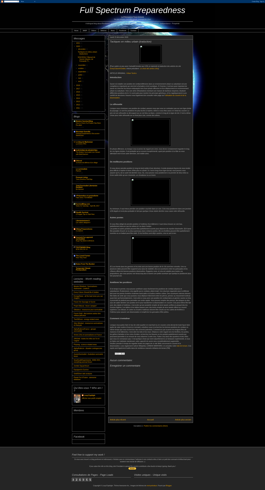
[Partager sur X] (120, 354)
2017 (78, 89)
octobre (81, 68)
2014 (78, 98)
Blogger (169, 485)
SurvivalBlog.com (83, 204)
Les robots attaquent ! (83, 222)
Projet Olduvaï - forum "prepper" (85, 306)
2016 (78, 92)
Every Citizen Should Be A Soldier (86, 292)
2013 (78, 101)
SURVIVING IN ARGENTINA (87, 150)
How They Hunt (81, 257)
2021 (78, 43)
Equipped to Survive (81, 370)
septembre (82, 72)
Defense (103, 30)
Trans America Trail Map (84, 179)
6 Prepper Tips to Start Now (85, 214)
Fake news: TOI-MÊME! (84, 197)
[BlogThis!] (118, 354)
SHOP (85, 30)
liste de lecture (182, 346)
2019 (78, 85)
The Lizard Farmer (83, 256)
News (113, 30)
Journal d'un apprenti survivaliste (84, 238)
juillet (80, 75)
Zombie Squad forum (81, 366)
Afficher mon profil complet (91, 398)
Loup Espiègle (89, 395)
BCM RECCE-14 (81, 249)
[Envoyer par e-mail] (116, 354)
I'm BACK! (79, 231)
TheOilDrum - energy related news (86, 319)
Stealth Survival (82, 212)
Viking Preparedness (84, 229)
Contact (133, 30)
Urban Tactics (131, 73)
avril (80, 81)
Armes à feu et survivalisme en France (88, 335)
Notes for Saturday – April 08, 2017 (87, 206)
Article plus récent (118, 420)
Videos (93, 30)
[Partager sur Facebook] (122, 354)
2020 (78, 46)
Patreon (78, 171)
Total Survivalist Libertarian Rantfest (86, 186)
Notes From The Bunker (85, 264)
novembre (82, 65)
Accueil (150, 420)
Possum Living (82, 177)
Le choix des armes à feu (149, 68)
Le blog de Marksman (84, 142)
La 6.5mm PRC (81, 144)
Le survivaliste (81, 169)
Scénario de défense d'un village (87, 162)
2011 (78, 108)
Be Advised (80, 189)
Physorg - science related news (85, 344)
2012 (78, 105)
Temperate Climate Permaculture (83, 269)
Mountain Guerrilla (83, 131)
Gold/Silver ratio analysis (83, 373)
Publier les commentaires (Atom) (156, 426)
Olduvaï (79, 161)
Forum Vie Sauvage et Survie (84, 302)
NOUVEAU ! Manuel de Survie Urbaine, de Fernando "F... (86, 59)
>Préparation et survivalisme (87, 196)
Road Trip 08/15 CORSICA (85, 241)
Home (76, 30)
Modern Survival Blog (84, 121)
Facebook (122, 30)
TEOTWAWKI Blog (83, 247)
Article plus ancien (183, 420)
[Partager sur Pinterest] (124, 354)
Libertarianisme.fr (83, 221)
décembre (82, 49)
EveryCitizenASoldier (118, 68)
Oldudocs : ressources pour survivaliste (88, 310)
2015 (78, 95)
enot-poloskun (152, 485)
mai (79, 78)
